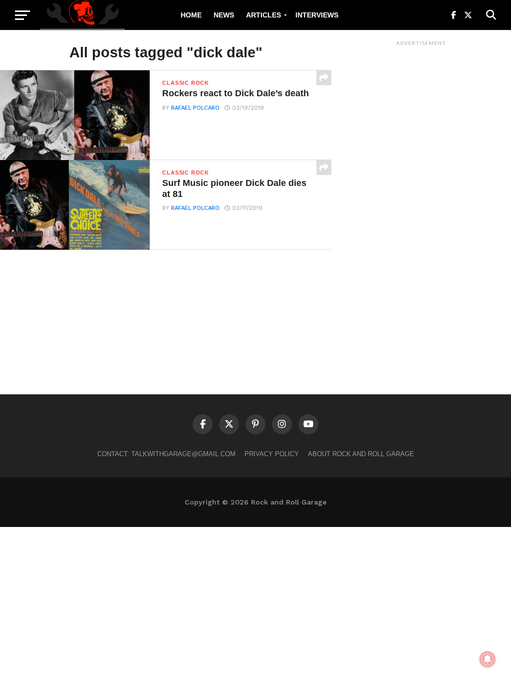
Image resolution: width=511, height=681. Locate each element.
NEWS (224, 15)
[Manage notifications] (488, 659)
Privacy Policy (272, 454)
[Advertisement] (421, 199)
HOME (191, 15)
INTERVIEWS (316, 15)
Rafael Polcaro (195, 108)
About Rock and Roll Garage (361, 454)
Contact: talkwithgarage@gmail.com (166, 454)
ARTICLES (263, 15)
